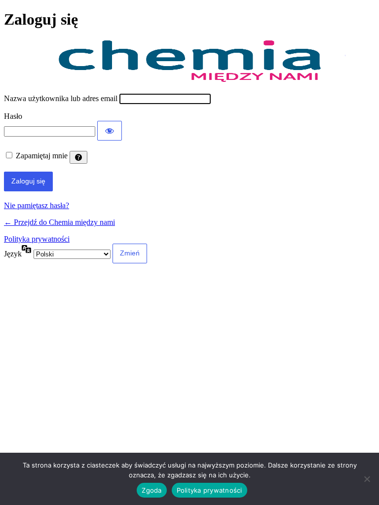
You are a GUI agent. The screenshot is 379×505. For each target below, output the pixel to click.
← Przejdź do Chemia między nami (59, 222)
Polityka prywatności (37, 239)
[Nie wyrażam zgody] (367, 479)
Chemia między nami (189, 61)
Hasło (13, 116)
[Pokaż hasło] (109, 131)
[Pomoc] (78, 157)
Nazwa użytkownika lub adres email (60, 98)
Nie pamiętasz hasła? (36, 205)
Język (13, 254)
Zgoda (151, 490)
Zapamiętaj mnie (42, 155)
